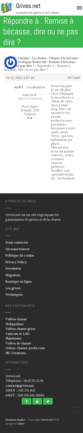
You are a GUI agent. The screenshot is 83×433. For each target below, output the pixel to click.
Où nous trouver (17, 249)
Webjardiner (15, 324)
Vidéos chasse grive (20, 329)
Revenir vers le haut (75, 410)
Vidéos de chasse (18, 343)
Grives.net (28, 6)
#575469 (73, 78)
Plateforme (13, 338)
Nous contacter (16, 242)
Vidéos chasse (16, 319)
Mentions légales (15, 419)
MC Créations (16, 353)
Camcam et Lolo (17, 334)
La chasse (39, 58)
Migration (12, 275)
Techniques (14, 295)
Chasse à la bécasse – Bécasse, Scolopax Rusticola (42, 60)
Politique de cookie (19, 255)
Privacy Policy (16, 262)
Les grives (12, 288)
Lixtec (20, 423)
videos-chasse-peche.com (25, 348)
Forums (23, 58)
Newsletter (13, 268)
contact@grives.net (20, 386)
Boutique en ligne (18, 281)
